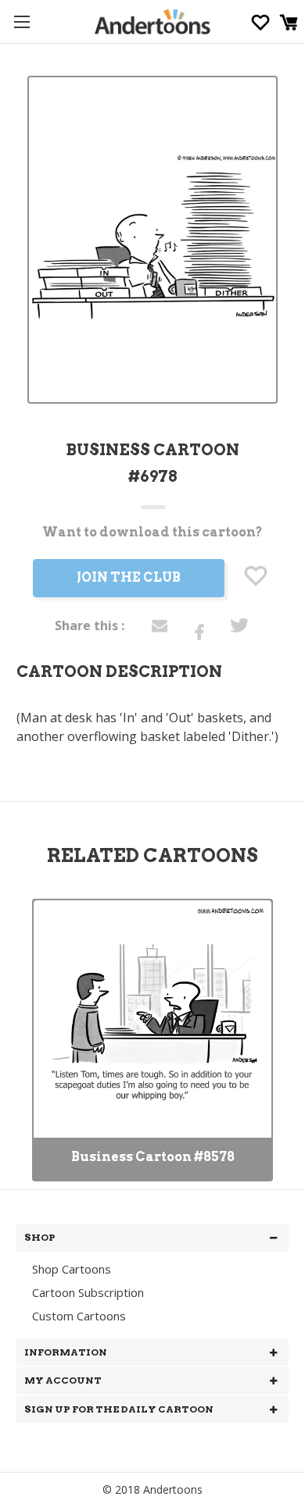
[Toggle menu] (21, 21)
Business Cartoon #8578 (153, 1156)
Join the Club (129, 577)
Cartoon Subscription (88, 1292)
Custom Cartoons (79, 1316)
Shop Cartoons (71, 1269)
